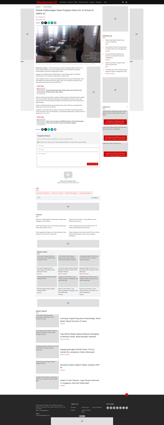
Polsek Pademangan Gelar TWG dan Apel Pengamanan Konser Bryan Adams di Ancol (51, 226)
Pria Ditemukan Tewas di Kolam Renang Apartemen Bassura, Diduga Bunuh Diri (116, 70)
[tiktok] (126, 407)
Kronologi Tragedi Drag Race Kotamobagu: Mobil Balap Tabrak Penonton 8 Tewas (46, 269)
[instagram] (120, 407)
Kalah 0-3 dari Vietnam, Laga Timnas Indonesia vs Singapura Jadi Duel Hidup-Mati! (68, 290)
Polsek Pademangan (71, 193)
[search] (123, 2)
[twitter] (45, 22)
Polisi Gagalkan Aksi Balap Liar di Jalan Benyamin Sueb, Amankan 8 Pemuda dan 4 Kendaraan (51, 233)
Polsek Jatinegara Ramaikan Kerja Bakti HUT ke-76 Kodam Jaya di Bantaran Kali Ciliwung (83, 226)
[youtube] (123, 407)
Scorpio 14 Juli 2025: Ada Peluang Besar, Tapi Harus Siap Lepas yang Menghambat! (115, 155)
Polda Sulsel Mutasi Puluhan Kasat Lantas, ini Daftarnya (114, 41)
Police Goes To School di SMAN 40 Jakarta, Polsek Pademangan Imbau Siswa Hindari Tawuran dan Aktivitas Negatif (65, 122)
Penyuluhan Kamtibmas (43, 193)
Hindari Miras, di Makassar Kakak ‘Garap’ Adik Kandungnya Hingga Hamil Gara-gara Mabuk (115, 122)
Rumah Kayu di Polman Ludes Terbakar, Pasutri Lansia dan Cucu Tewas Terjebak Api (88, 290)
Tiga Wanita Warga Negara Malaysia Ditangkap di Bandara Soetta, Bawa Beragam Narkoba (68, 269)
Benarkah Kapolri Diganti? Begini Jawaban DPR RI (46, 289)
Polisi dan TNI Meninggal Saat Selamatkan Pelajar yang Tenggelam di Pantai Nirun (51, 220)
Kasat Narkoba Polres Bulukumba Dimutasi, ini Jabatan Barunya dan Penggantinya (114, 55)
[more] (127, 107)
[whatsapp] (48, 22)
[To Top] (126, 394)
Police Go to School (57, 193)
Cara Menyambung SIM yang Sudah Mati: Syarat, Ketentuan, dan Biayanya (115, 138)
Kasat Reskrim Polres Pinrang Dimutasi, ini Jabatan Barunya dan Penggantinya (116, 48)
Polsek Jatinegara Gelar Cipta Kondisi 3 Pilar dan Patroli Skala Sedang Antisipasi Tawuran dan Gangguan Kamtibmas (84, 233)
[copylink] (55, 22)
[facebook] (42, 22)
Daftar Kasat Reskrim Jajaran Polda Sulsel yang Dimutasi (115, 63)
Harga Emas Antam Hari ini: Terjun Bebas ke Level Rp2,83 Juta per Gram (82, 220)
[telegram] (52, 22)
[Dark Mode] (126, 2)
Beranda (38, 7)
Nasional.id (42, 17)
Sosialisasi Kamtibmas (86, 193)
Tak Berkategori (47, 7)
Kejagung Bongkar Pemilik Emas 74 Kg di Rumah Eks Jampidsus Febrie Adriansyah (89, 269)
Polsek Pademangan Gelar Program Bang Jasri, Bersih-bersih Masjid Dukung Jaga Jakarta (64, 91)
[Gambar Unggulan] (68, 62)
